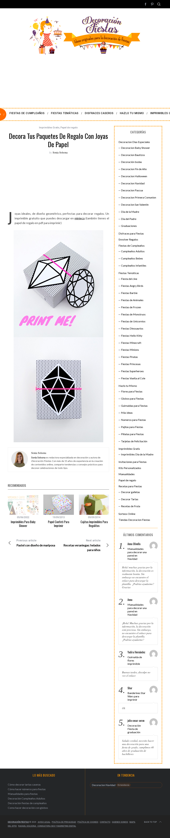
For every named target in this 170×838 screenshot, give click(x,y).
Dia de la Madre (130, 211)
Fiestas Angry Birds (132, 285)
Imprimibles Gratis (49, 127)
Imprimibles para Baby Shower (23, 524)
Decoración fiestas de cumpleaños (27, 803)
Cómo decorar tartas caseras (24, 784)
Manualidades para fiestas (23, 793)
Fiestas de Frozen (131, 307)
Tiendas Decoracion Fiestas (134, 519)
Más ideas (127, 412)
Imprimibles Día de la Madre (137, 454)
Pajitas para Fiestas (132, 426)
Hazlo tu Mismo (128, 385)
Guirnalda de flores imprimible (135, 660)
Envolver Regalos (128, 239)
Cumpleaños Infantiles (133, 265)
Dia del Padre (128, 218)
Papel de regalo (69, 127)
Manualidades (127, 474)
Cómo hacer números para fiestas (27, 789)
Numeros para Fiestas (133, 419)
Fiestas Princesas (131, 364)
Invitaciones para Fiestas (133, 461)
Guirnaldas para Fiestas (134, 405)
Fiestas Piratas (129, 356)
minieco (80, 218)
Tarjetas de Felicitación (134, 441)
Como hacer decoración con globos (28, 807)
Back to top (150, 822)
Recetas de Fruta (130, 506)
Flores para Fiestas (131, 391)
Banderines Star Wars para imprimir (136, 696)
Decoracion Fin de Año (134, 169)
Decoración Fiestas (18, 822)
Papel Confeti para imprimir (58, 524)
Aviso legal (44, 822)
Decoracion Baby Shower (135, 147)
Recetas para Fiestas (130, 486)
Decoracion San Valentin (135, 204)
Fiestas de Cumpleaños (132, 245)
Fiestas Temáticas (129, 273)
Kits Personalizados (130, 467)
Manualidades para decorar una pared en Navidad (137, 553)
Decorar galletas (130, 492)
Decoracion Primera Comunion (138, 197)
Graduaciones (129, 225)
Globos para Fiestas (132, 398)
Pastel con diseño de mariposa (35, 543)
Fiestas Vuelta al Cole (133, 378)
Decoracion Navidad (133, 183)
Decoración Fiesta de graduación (134, 729)
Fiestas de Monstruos (133, 314)
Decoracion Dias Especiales (134, 141)
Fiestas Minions (130, 349)
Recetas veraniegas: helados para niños (81, 545)
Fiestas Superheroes (132, 371)
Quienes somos (120, 822)
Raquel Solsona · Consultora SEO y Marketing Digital (47, 826)
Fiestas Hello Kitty (131, 335)
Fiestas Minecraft (131, 342)
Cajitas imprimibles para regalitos (94, 524)
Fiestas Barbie (129, 292)
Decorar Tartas (129, 499)
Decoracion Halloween (134, 176)
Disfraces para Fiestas (131, 233)
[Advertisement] (85, 79)
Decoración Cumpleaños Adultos (26, 798)
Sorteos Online (127, 513)
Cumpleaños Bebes (132, 258)
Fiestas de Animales (132, 300)
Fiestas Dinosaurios (132, 328)
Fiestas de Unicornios (133, 321)
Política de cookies (88, 822)
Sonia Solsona (60, 152)
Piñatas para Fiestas (132, 434)
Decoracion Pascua (132, 190)
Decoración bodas (131, 161)
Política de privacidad (64, 822)
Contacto (105, 822)
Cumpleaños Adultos (133, 251)
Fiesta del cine (129, 278)
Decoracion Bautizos (133, 154)
